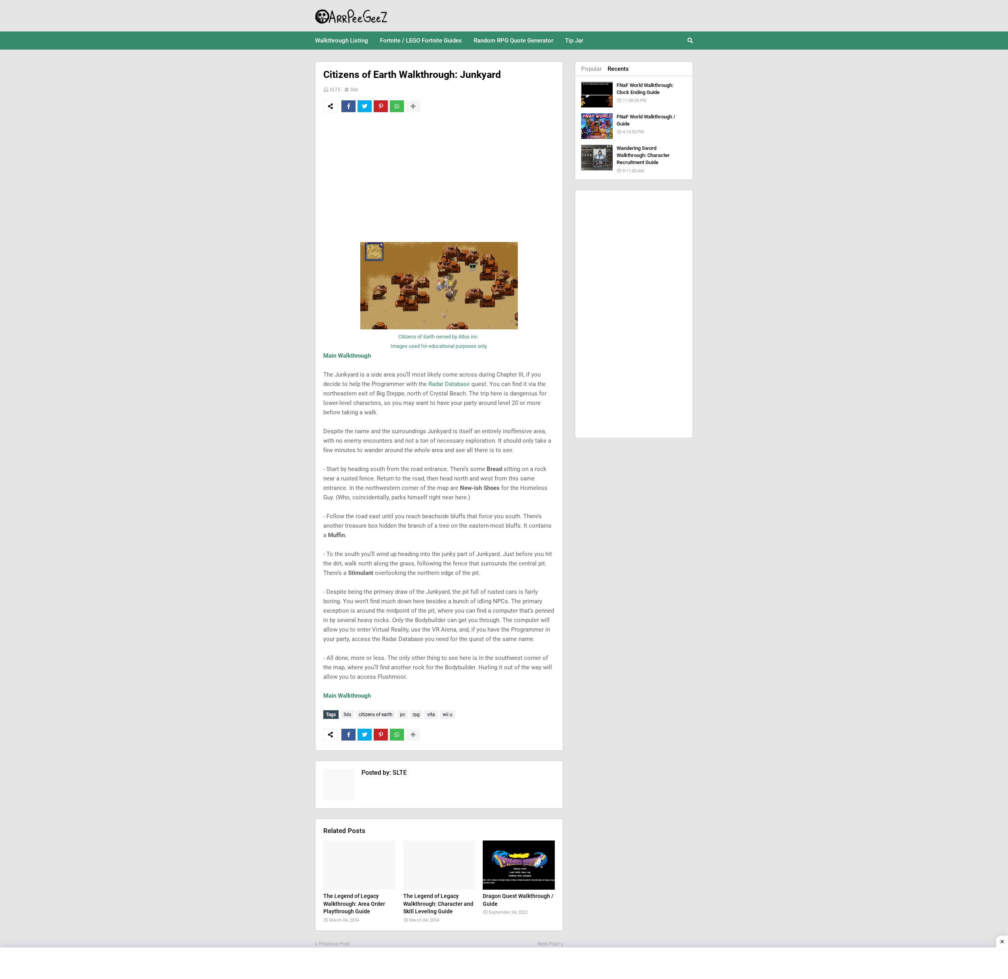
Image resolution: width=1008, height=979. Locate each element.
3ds (354, 89)
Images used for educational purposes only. (439, 346)
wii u (447, 714)
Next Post (548, 944)
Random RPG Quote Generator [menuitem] (513, 40)
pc (402, 714)
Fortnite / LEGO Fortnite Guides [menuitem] (421, 40)
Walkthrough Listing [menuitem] (341, 40)
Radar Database (449, 384)
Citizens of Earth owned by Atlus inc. (439, 337)
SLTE (335, 89)
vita (431, 714)
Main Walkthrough (347, 355)
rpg (416, 714)
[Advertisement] (439, 177)
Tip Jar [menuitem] (574, 40)
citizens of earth (376, 714)
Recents (618, 68)
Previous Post (334, 944)
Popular (591, 68)
